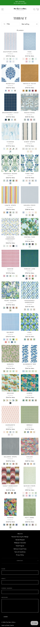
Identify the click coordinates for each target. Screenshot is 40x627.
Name (3, 569)
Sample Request (20, 540)
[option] (20, 2)
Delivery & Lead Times (20, 549)
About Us (20, 534)
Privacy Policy (20, 555)
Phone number (7, 588)
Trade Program (20, 546)
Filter (8, 24)
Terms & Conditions (20, 552)
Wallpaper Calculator (20, 543)
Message (5, 597)
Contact (20, 560)
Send (6, 616)
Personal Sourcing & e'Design (20, 537)
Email (4, 578)
